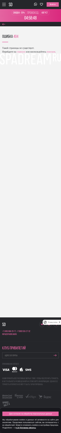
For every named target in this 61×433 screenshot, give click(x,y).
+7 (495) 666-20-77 (9, 331)
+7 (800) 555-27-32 (23, 331)
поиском (50, 51)
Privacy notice (52, 322)
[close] (59, 322)
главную (20, 51)
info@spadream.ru (9, 334)
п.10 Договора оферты (26, 428)
